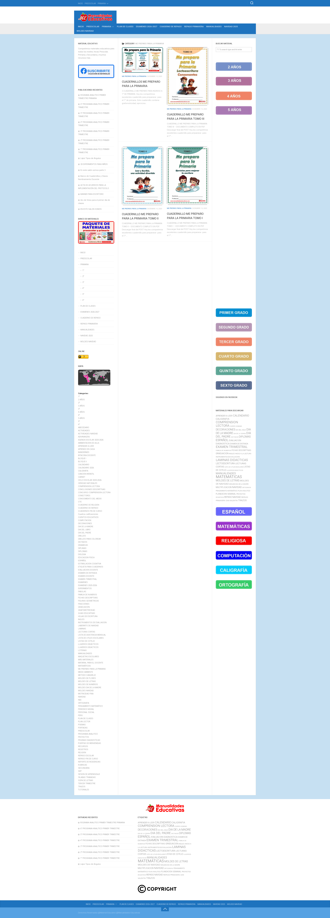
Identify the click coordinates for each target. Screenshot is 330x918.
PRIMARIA (102, 3)
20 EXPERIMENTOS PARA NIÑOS (94, 164)
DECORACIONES (85, 523)
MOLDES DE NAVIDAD (149, 864)
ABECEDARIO (83, 427)
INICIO (80, 3)
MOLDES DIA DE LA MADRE (89, 687)
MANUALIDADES (214, 26)
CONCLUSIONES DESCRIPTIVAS (91, 489)
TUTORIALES (83, 789)
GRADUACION (84, 607)
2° (83, 276)
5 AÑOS (81, 418)
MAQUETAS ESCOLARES (88, 656)
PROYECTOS (83, 737)
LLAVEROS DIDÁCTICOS (88, 644)
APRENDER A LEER (86, 446)
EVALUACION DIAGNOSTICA (164, 837)
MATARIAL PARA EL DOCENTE (90, 663)
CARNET (81, 477)
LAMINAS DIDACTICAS (232, 460)
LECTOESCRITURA (225, 463)
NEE (79, 700)
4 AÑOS (81, 412)
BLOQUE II (82, 461)
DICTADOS (82, 542)
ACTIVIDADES (84, 430)
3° (83, 282)
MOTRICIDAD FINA (85, 694)
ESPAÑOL (82, 560)
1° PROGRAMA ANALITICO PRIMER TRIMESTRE (100, 858)
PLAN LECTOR (84, 721)
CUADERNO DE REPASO (171, 26)
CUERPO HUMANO (236, 426)
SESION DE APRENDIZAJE (89, 774)
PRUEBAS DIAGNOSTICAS (89, 740)
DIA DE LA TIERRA (240, 433)
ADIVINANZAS (84, 437)
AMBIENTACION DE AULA (88, 443)
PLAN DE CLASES (125, 26)
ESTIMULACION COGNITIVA (89, 564)
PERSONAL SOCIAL (86, 712)
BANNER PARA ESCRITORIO (92, 194)
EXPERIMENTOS (85, 588)
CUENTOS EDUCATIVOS (88, 517)
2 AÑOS (81, 399)
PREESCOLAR (90, 3)
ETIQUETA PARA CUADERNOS (90, 567)
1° (83, 270)
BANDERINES (83, 452)
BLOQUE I (82, 458)
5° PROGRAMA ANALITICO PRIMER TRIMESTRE (100, 834)
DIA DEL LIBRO (84, 529)
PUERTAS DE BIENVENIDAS (89, 743)
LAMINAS (82, 629)
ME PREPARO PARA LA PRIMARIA (134, 76)
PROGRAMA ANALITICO (88, 734)
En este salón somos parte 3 (92, 170)
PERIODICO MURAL (86, 709)
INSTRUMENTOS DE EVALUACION (92, 622)
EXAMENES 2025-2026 (87, 585)
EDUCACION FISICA (86, 557)
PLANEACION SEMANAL (226, 494)
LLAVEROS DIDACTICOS (88, 647)
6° (83, 300)
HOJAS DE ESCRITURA (87, 616)
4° (83, 288)
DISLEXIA (82, 554)
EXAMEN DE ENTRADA (87, 573)
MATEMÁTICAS (84, 666)
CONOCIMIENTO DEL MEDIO (90, 499)
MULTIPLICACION (224, 487)
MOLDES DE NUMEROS (88, 684)
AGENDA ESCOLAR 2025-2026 (90, 440)
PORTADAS (83, 728)
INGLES (81, 619)
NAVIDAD (82, 697)
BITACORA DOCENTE (87, 455)
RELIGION (82, 752)
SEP (80, 771)
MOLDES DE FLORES (87, 678)
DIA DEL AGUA (241, 430)
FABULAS (82, 591)
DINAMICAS (83, 545)
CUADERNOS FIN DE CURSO (90, 511)
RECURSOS (83, 746)
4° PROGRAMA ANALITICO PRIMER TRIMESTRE (100, 840)
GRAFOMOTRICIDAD (86, 610)
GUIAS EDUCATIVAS (86, 613)
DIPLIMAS (82, 548)
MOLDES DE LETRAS (87, 681)
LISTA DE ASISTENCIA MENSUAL (92, 635)
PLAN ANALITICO (244, 491)
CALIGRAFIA (83, 471)
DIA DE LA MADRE (85, 526)
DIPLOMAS (82, 551)
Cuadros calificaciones (88, 514)
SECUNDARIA (83, 768)
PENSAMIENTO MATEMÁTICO (90, 706)
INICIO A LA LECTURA (243, 454)
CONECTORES (84, 495)
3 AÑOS (81, 406)
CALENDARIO (83, 464)
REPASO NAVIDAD (232, 497)
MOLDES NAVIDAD (85, 31)
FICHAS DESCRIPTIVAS (88, 598)
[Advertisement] (234, 212)
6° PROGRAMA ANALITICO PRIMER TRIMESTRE (100, 828)
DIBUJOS (82, 536)
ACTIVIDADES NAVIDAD (88, 433)
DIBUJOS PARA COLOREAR (89, 539)
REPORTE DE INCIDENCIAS (89, 762)
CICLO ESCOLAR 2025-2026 (89, 480)
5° (83, 294)
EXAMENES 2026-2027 (146, 26)
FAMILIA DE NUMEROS (87, 594)
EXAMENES (83, 582)
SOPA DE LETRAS (85, 780)
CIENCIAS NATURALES (87, 483)
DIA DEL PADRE (84, 533)
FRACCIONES (83, 604)
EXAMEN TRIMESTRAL (87, 579)
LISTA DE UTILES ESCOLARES (91, 638)
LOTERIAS (82, 650)
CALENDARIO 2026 (86, 468)
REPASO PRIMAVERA (194, 26)
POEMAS (82, 724)
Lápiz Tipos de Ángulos (90, 158)
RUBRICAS (82, 765)
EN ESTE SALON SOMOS (91, 209)
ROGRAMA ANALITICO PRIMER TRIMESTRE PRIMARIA (102, 822)
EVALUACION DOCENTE (88, 570)
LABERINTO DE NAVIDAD (88, 625)
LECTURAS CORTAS (86, 632)
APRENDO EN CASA (86, 449)
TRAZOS (81, 786)
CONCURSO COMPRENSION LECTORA (94, 492)
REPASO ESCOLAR (86, 755)
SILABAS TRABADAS (87, 777)
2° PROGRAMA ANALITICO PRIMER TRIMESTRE (100, 852)
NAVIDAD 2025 (231, 26)
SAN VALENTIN (232, 500)
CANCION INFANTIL (86, 474)
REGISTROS (83, 749)
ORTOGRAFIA (83, 703)
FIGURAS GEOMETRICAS (88, 601)
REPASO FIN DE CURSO (88, 759)
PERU (80, 715)
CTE (80, 502)
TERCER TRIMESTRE (86, 783)
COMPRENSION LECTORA (89, 486)
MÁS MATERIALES (85, 659)
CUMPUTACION (84, 520)
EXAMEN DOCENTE (86, 576)
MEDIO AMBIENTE (85, 672)
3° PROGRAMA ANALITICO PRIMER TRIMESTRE (100, 846)
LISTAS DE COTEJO (86, 641)
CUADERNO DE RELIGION (88, 505)
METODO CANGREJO (87, 675)
